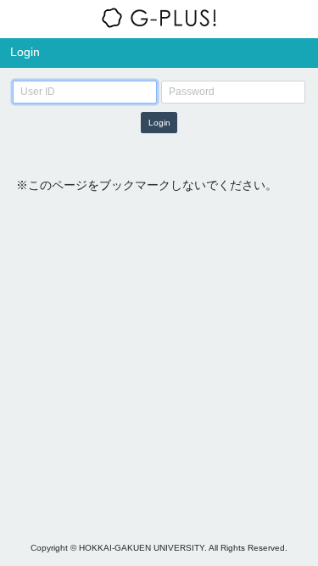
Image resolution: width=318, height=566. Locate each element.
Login (159, 122)
